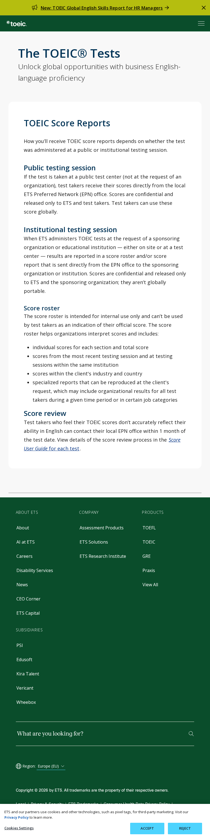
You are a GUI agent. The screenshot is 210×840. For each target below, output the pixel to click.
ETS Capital (28, 613)
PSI (19, 645)
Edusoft (24, 660)
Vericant (24, 688)
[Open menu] (202, 23)
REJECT (185, 828)
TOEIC (148, 542)
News (22, 585)
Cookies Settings (19, 828)
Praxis (148, 570)
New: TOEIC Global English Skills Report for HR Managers (102, 8)
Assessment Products (102, 528)
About (22, 528)
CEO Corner (28, 599)
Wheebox (26, 702)
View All (150, 585)
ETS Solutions (94, 542)
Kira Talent (27, 674)
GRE (146, 556)
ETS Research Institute (103, 556)
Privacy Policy (16, 817)
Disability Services (34, 570)
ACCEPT (147, 828)
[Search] (191, 734)
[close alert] (203, 7)
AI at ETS (25, 542)
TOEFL (149, 528)
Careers (24, 556)
